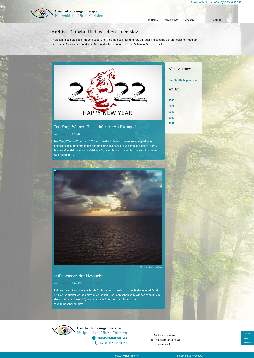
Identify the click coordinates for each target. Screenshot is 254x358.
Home (154, 20)
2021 (171, 123)
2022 (171, 117)
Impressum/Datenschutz (189, 355)
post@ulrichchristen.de (112, 337)
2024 (171, 106)
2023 (171, 112)
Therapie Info (170, 20)
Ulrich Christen (64, 134)
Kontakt (216, 20)
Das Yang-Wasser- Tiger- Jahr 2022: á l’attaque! (95, 127)
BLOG (203, 20)
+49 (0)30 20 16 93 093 (113, 343)
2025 (171, 100)
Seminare (189, 20)
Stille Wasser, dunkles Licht (78, 276)
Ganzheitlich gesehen (93, 134)
